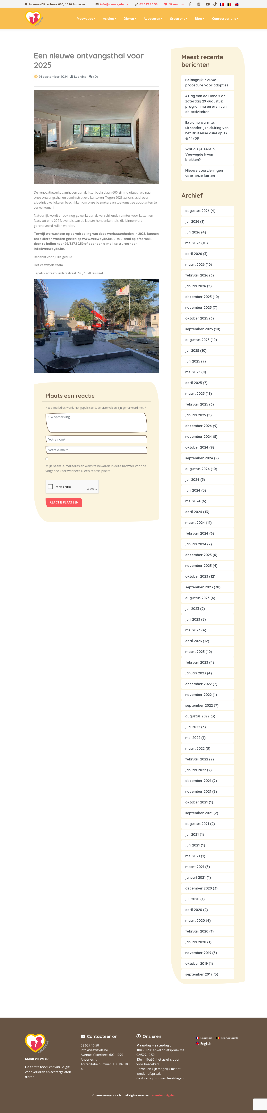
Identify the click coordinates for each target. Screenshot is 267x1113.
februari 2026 (196, 275)
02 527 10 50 (148, 4)
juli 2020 (192, 899)
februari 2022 (196, 759)
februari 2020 (196, 931)
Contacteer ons (224, 19)
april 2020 (193, 909)
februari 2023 (196, 662)
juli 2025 (192, 350)
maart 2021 (194, 866)
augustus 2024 (197, 469)
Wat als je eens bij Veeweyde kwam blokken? (201, 154)
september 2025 (199, 329)
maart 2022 (195, 748)
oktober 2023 (196, 576)
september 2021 (198, 813)
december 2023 (198, 555)
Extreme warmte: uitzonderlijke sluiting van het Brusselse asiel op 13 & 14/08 (206, 130)
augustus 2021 (197, 823)
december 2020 (198, 888)
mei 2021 (192, 856)
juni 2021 (192, 845)
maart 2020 (195, 920)
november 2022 (198, 694)
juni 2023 (192, 619)
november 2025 (198, 307)
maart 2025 (195, 393)
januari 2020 (195, 942)
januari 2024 (195, 544)
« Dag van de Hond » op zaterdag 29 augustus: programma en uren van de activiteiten (206, 104)
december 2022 (198, 684)
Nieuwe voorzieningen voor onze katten (204, 173)
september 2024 (199, 458)
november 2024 (198, 436)
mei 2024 (193, 501)
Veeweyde (85, 19)
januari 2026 (195, 286)
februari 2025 (196, 404)
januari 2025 (195, 415)
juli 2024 (192, 479)
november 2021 (198, 791)
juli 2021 (192, 834)
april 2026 (193, 253)
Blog (198, 19)
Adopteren (152, 19)
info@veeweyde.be (114, 4)
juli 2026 (192, 221)
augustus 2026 (197, 210)
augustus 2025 (197, 339)
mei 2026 (192, 243)
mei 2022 (192, 737)
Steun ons (176, 4)
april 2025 (193, 383)
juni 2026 (192, 232)
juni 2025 (192, 361)
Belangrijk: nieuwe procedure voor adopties (206, 82)
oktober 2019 (196, 963)
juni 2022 (192, 727)
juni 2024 (192, 490)
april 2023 (193, 641)
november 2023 (198, 565)
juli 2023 (192, 608)
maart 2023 (195, 651)
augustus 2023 (197, 598)
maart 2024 (195, 522)
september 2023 (199, 587)
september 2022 (199, 705)
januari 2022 (195, 770)
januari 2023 (195, 673)
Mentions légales (163, 1095)
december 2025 (198, 296)
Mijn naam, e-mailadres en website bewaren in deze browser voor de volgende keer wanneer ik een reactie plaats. (96, 468)
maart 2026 (195, 264)
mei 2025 (192, 372)
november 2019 (198, 953)
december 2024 (198, 426)
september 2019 (198, 974)
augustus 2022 (197, 716)
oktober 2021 (196, 802)
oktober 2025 (196, 318)
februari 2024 (196, 533)
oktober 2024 (196, 447)
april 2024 (193, 512)
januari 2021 (195, 877)
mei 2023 (192, 630)
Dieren (129, 19)
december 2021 (198, 780)
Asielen (108, 19)
